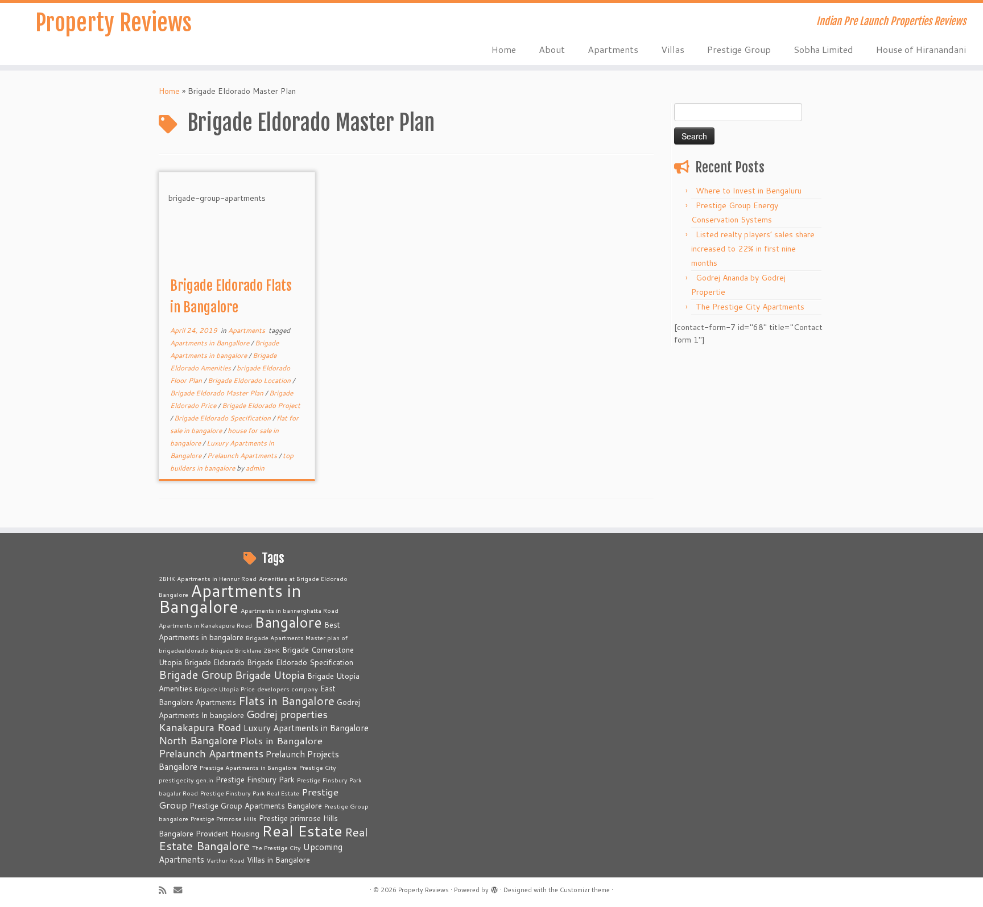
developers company (287, 689)
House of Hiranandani (921, 49)
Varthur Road (225, 860)
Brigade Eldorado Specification (223, 418)
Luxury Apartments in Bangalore (306, 728)
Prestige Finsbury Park (255, 779)
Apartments (613, 49)
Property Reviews (113, 22)
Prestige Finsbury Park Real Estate (249, 793)
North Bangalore (198, 740)
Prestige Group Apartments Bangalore (255, 806)
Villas (672, 49)
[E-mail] (181, 890)
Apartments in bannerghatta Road (289, 610)
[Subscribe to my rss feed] (166, 890)
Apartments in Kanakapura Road (205, 625)
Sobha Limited (823, 49)
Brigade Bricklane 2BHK (245, 650)
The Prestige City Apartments (750, 306)
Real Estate (302, 830)
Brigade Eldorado (214, 662)
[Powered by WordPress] (494, 888)
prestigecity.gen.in (186, 780)
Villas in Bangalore (278, 860)
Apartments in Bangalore (230, 598)
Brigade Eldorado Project (261, 405)
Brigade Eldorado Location (250, 380)
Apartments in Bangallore (210, 343)
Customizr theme (585, 889)
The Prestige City (276, 847)
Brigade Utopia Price (225, 689)
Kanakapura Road (200, 727)
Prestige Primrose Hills (224, 818)
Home (503, 49)
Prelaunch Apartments (243, 455)
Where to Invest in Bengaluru (749, 190)
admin (255, 468)
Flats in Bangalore (286, 700)
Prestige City (317, 767)
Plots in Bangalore (281, 740)
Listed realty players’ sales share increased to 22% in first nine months (753, 249)
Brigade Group (196, 674)
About (552, 49)
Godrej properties (287, 714)
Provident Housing (227, 833)
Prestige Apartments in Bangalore (248, 767)
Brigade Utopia (270, 674)
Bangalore (288, 622)
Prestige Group (739, 49)
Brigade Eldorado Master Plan (217, 393)
